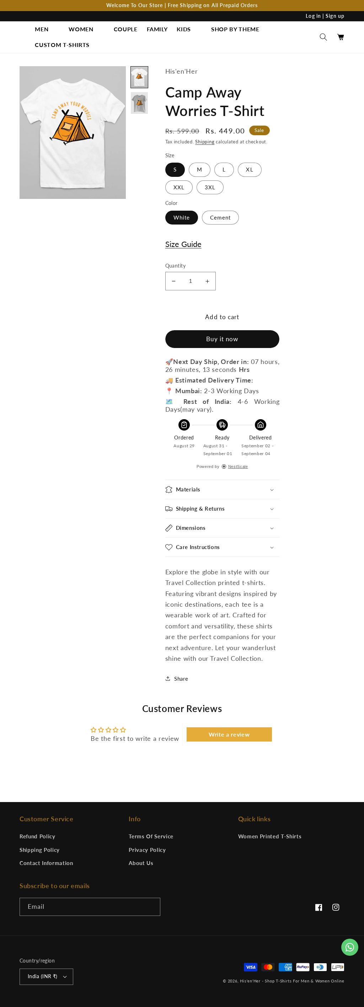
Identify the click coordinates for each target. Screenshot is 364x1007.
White (181, 217)
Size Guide (183, 244)
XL (249, 169)
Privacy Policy (147, 850)
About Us (141, 863)
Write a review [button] (229, 734)
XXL (178, 187)
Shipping (204, 141)
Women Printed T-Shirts (270, 836)
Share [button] (181, 678)
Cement (220, 217)
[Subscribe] (151, 907)
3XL (210, 187)
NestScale (238, 466)
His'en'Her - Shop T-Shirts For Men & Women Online (292, 981)
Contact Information (46, 863)
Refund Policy (37, 836)
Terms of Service (151, 836)
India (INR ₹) (43, 976)
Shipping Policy (40, 850)
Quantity (175, 266)
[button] (47, 29)
